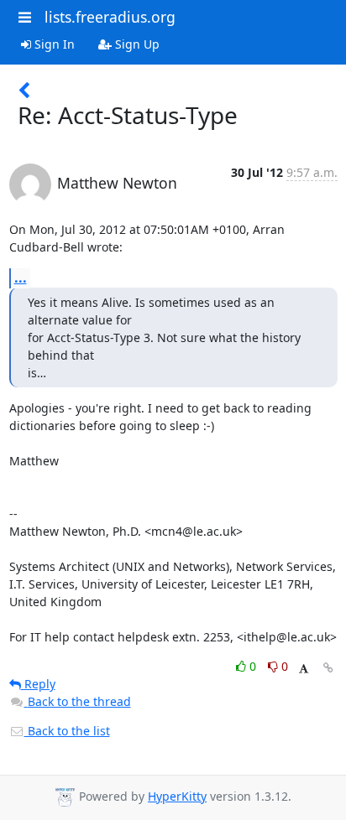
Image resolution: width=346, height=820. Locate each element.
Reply (38, 684)
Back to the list (67, 731)
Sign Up (136, 44)
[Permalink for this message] (328, 668)
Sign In (53, 44)
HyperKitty (177, 796)
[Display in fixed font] (303, 668)
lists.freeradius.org (110, 17)
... (20, 277)
